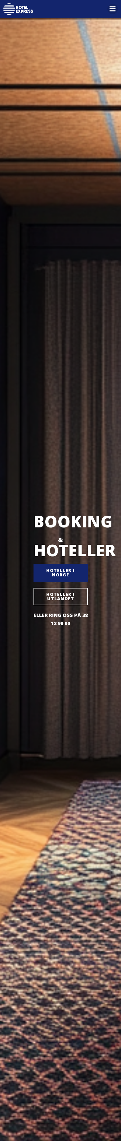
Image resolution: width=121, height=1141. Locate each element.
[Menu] (112, 9)
